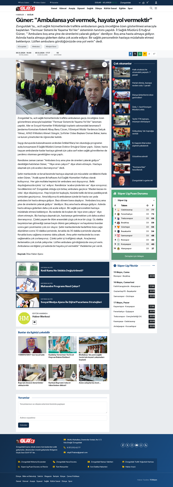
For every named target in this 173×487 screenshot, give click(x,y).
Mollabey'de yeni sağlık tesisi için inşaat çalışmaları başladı (91, 357)
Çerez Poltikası (73, 476)
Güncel (62, 8)
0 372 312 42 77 (73, 448)
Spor (130, 8)
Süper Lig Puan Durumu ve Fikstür (34, 467)
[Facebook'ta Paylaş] (130, 54)
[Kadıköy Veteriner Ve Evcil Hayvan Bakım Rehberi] (63, 345)
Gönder (23, 425)
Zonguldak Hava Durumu (66, 462)
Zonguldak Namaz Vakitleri (102, 462)
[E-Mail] (34, 322)
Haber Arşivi (131, 467)
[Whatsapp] (141, 445)
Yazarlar (55, 3)
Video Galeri (40, 3)
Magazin (48, 476)
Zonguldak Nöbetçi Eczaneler (33, 462)
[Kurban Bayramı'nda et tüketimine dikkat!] (63, 373)
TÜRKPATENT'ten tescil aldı (31, 355)
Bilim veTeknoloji (29, 476)
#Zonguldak (22, 46)
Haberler (20, 15)
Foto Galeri (24, 3)
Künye (62, 476)
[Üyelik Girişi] (155, 2)
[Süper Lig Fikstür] (153, 266)
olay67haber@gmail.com (77, 452)
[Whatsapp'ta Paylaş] (140, 54)
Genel (54, 8)
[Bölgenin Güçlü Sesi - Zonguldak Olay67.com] (25, 8)
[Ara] (151, 8)
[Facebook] (123, 445)
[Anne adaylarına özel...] (93, 373)
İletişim (56, 476)
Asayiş (72, 8)
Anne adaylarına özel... (90, 383)
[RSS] (146, 445)
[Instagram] (132, 445)
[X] (127, 445)
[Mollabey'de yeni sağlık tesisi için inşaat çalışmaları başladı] (93, 345)
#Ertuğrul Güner (51, 46)
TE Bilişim (153, 480)
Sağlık (90, 8)
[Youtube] (136, 445)
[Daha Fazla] (145, 54)
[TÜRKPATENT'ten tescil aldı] (32, 345)
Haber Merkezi (41, 316)
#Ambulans (36, 46)
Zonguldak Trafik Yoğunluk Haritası (139, 462)
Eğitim (122, 8)
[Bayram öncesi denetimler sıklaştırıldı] (32, 373)
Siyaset (81, 8)
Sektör (40, 476)
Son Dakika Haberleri (98, 467)
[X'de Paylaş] (135, 54)
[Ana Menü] (156, 8)
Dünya (98, 8)
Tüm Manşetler (62, 467)
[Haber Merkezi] (24, 318)
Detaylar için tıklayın (134, 256)
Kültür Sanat (110, 8)
